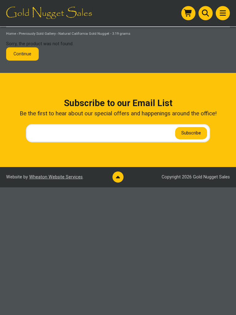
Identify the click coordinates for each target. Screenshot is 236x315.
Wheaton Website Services (56, 177)
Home (11, 33)
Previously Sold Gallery (37, 33)
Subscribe (191, 133)
